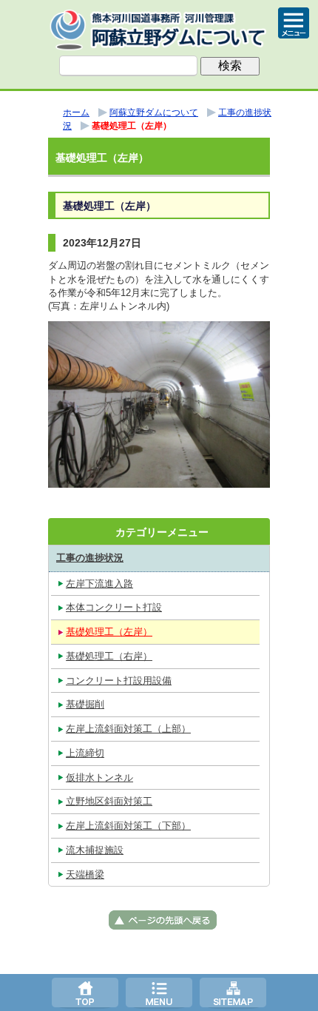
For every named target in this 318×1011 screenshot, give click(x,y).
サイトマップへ (233, 992)
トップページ (85, 992)
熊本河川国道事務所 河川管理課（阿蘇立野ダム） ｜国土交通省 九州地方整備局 (159, 30)
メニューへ (159, 992)
